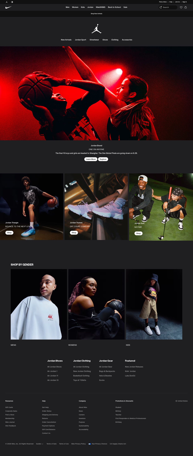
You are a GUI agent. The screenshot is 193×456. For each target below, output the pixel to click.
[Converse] (12, 2)
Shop (9, 233)
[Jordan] (6, 2)
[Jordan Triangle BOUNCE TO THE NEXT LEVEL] (31, 206)
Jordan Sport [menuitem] (80, 40)
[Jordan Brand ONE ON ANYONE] (96, 103)
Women (75, 7)
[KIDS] (154, 308)
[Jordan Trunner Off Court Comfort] (96, 206)
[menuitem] (173, 2)
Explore (103, 159)
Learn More (91, 159)
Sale (125, 7)
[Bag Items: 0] (186, 7)
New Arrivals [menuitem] (66, 40)
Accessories (127, 40)
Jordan (90, 7)
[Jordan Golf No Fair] (161, 207)
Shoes (105, 40)
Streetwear (94, 40)
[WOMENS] (96, 308)
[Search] (161, 7)
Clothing (114, 40)
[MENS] (39, 308)
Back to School (114, 7)
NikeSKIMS (100, 7)
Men (67, 7)
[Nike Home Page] (8, 7)
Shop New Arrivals (96, 13)
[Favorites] (181, 7)
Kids (83, 7)
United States (183, 401)
